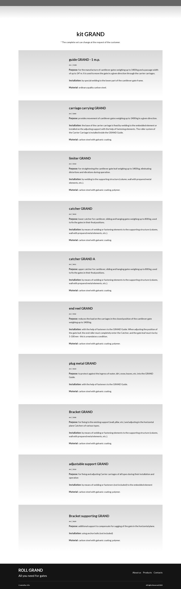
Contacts (158, 572)
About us (136, 572)
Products (147, 572)
